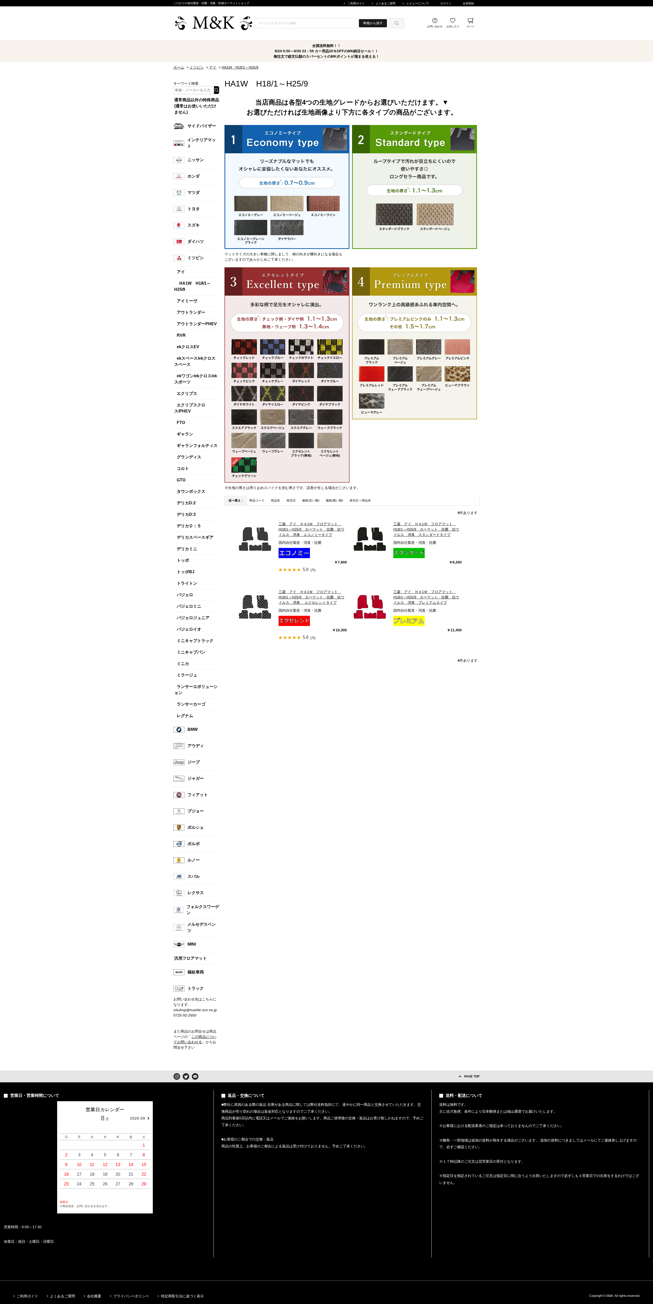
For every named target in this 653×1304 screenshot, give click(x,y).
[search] (396, 23)
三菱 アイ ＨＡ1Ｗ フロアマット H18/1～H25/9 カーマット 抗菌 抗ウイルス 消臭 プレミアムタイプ (426, 597)
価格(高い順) (334, 500)
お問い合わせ (435, 26)
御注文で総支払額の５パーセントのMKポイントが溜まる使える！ (326, 56)
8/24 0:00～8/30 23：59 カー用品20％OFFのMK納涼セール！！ (326, 51)
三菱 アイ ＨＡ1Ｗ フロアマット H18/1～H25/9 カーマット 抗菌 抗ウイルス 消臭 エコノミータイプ (311, 529)
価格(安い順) (310, 500)
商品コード (257, 500)
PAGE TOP (472, 1076)
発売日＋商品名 (360, 500)
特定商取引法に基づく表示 (182, 1296)
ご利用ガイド (356, 3)
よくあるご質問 (385, 3)
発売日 (291, 500)
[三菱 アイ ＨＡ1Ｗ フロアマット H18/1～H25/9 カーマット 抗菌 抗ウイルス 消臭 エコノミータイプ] (255, 539)
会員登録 (468, 3)
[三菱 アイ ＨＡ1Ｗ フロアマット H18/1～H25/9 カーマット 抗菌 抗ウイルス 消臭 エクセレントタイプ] (255, 607)
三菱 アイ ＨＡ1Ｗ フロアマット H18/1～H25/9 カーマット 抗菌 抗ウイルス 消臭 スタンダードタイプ (426, 529)
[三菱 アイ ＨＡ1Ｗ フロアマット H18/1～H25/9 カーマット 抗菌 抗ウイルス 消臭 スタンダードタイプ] (370, 539)
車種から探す (373, 23)
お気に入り (452, 26)
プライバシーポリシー (131, 1296)
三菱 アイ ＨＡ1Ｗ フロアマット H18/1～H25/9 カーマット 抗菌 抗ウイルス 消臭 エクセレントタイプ (311, 597)
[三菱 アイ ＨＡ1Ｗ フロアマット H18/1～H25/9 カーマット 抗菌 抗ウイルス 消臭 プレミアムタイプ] (370, 607)
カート (470, 26)
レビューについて (418, 3)
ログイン (445, 3)
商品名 (275, 500)
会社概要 (94, 1296)
